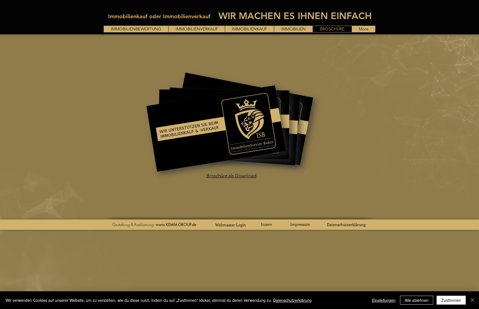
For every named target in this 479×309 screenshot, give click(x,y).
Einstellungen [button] (384, 300)
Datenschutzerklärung (346, 224)
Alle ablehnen (417, 300)
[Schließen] (472, 300)
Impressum (300, 224)
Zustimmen (451, 300)
